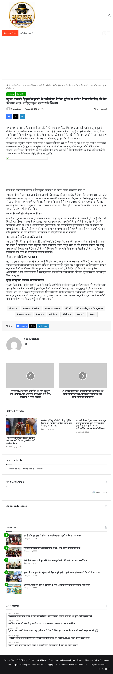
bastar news (53, 308)
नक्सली (81, 314)
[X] (15, 116)
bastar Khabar (32, 308)
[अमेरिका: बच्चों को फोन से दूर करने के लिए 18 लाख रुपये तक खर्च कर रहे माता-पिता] (13, 589)
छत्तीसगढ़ (18, 85)
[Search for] (109, 16)
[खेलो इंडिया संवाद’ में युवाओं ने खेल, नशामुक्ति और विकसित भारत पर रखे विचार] (13, 564)
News (40, 314)
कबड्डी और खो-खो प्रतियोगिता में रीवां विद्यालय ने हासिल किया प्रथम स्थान (52, 536)
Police (54, 314)
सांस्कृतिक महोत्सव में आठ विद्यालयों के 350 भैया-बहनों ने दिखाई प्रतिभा (52, 548)
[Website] (26, 344)
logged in (22, 469)
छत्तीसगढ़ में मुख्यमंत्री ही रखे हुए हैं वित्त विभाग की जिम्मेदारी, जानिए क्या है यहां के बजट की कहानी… (56, 423)
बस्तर (93, 314)
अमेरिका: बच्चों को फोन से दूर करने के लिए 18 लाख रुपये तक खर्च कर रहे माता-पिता (57, 585)
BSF (69, 308)
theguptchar (16, 109)
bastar (14, 308)
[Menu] (3, 16)
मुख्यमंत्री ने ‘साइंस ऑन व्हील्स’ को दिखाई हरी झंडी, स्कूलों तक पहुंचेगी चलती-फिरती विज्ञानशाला (62, 573)
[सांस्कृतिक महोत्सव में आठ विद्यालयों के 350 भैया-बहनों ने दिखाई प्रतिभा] (13, 552)
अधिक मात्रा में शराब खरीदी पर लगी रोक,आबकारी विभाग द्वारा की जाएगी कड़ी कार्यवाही (20, 440)
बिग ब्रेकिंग (21, 94)
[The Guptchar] (22, 15)
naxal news (24, 314)
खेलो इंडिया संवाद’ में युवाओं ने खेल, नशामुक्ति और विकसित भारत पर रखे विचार (45, 33)
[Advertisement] (56, 56)
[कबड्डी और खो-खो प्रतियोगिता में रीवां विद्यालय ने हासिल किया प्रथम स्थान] (13, 539)
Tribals (67, 314)
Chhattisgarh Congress (90, 308)
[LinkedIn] (22, 116)
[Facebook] (9, 116)
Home (11, 85)
